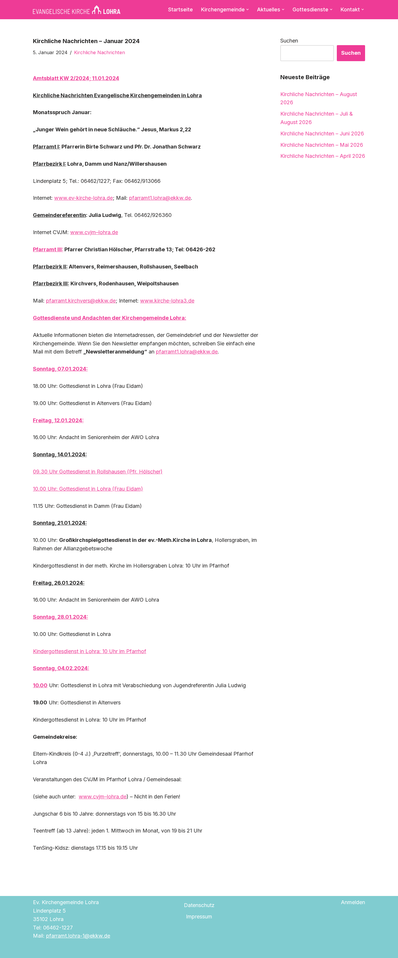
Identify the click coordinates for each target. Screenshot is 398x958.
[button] (247, 9)
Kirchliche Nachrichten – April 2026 (322, 156)
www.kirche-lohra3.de (167, 301)
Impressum (199, 916)
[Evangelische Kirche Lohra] (76, 9)
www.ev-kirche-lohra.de (83, 198)
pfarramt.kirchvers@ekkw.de (81, 301)
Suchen (289, 41)
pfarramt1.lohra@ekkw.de (160, 198)
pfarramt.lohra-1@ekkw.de (78, 936)
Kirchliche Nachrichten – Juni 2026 (322, 133)
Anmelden (353, 902)
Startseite (180, 9)
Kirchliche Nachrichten (99, 52)
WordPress (101, 950)
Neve (39, 950)
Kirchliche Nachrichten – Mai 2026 (321, 145)
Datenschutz (199, 905)
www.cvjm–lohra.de (102, 796)
